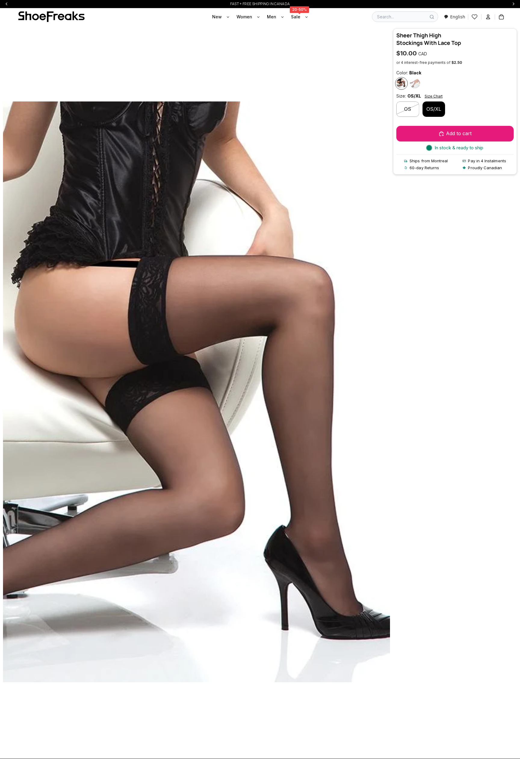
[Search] (431, 16)
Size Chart (434, 96)
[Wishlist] (474, 16)
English (457, 17)
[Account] (488, 16)
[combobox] (454, 16)
